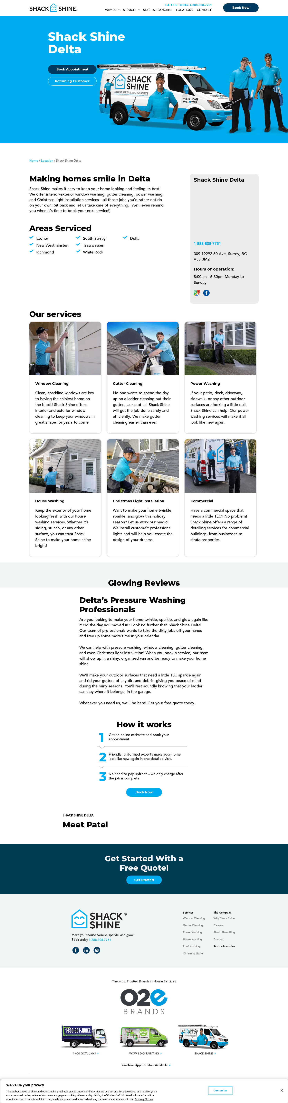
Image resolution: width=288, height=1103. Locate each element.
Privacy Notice (144, 1099)
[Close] (281, 1090)
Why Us (110, 10)
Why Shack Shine (224, 918)
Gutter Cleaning (193, 925)
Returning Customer (72, 81)
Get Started (144, 880)
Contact (204, 10)
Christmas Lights (193, 953)
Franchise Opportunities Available (144, 1065)
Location (47, 160)
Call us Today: (177, 5)
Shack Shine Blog (224, 932)
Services (129, 10)
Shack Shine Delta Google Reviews (197, 293)
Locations (184, 10)
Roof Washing (191, 946)
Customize (220, 1090)
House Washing (192, 939)
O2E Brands (144, 1002)
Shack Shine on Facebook (76, 951)
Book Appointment (72, 69)
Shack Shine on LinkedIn (87, 951)
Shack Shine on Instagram (97, 951)
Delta (134, 239)
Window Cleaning (194, 918)
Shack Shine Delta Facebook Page (206, 293)
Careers (218, 925)
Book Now (240, 8)
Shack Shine (53, 8)
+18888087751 (200, 5)
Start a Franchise (157, 10)
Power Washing (192, 932)
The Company (222, 912)
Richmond (45, 252)
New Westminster (52, 246)
